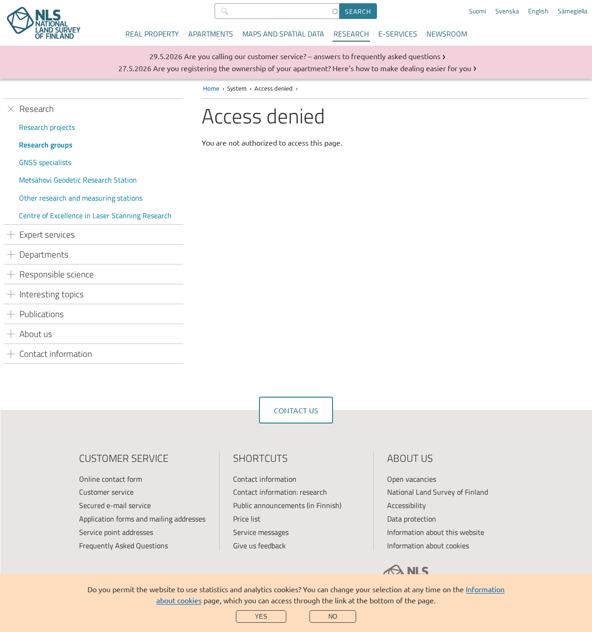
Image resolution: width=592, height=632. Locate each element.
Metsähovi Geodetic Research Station (78, 179)
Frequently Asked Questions (123, 545)
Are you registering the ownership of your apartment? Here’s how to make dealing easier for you (312, 68)
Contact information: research (280, 491)
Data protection (411, 518)
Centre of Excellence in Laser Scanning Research (95, 215)
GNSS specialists (45, 162)
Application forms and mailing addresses (142, 518)
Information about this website (435, 532)
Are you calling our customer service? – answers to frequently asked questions (312, 56)
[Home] (43, 23)
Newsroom (446, 33)
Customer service (106, 491)
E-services (397, 33)
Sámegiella (572, 11)
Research (351, 33)
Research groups (46, 144)
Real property (152, 33)
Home (211, 88)
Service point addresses (116, 532)
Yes (261, 616)
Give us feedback (259, 545)
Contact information (264, 479)
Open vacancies (411, 479)
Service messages (261, 532)
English (538, 11)
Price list (246, 518)
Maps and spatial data (283, 33)
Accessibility (406, 505)
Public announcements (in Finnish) (287, 505)
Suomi (477, 11)
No (332, 616)
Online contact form (110, 479)
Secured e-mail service (115, 505)
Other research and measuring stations (80, 197)
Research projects (47, 127)
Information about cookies (428, 545)
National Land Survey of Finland (437, 491)
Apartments (210, 33)
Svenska (507, 11)
